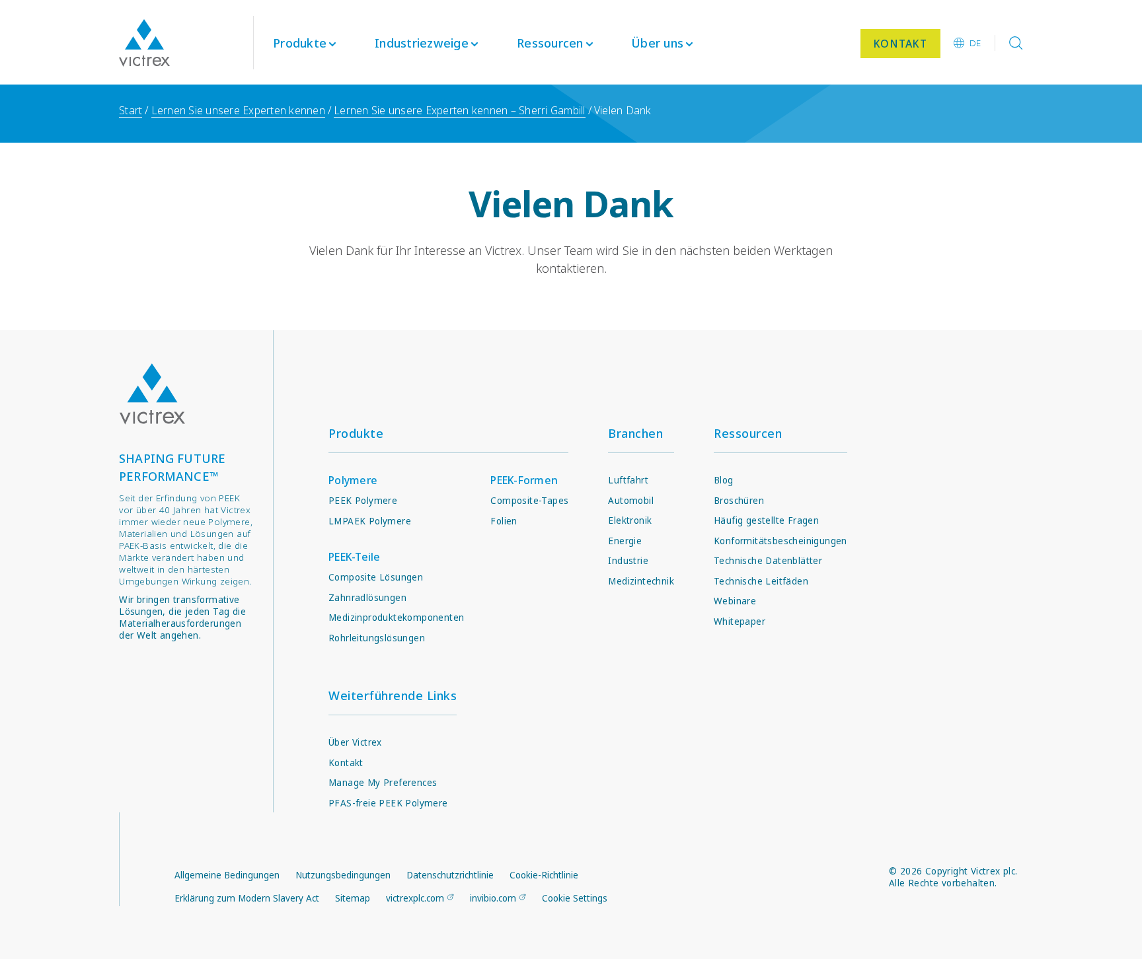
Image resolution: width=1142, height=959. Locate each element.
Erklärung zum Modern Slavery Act (246, 898)
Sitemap (352, 898)
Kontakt (345, 763)
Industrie (628, 561)
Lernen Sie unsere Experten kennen (238, 110)
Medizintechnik (641, 581)
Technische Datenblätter (768, 561)
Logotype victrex (144, 43)
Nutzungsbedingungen (343, 875)
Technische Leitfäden (761, 581)
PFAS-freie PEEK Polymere (388, 803)
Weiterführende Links (392, 695)
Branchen (635, 433)
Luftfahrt (628, 480)
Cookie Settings (574, 898)
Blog (724, 480)
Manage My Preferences (382, 783)
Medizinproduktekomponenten (396, 617)
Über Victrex (355, 742)
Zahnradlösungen (367, 598)
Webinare (735, 601)
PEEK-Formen (524, 480)
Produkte (299, 43)
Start (130, 110)
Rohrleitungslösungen (376, 638)
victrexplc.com (415, 898)
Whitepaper (739, 621)
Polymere (352, 480)
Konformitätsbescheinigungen (780, 541)
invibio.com (493, 898)
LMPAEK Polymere (369, 521)
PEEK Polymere (362, 501)
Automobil (631, 501)
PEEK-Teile (354, 557)
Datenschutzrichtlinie (450, 875)
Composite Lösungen (375, 577)
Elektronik (630, 520)
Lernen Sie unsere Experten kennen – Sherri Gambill (460, 110)
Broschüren (739, 501)
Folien (503, 521)
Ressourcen (748, 433)
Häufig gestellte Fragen (766, 520)
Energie (625, 541)
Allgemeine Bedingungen (227, 875)
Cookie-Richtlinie (544, 875)
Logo (152, 394)
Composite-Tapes (529, 501)
